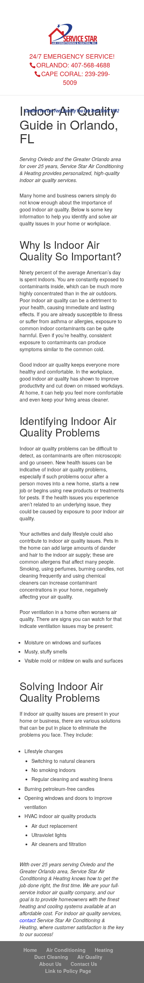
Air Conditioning (66, 949)
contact (28, 920)
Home (30, 949)
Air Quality (89, 956)
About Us (50, 963)
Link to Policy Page (68, 970)
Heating (104, 949)
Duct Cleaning (51, 956)
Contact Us (84, 963)
